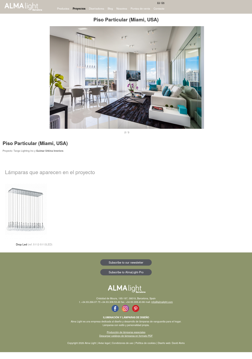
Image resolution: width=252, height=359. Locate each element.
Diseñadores (96, 8)
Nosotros (121, 8)
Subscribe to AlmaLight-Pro (126, 272)
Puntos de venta (140, 8)
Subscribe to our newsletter (126, 262)
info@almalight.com (162, 302)
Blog (110, 8)
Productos (63, 8)
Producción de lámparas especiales (126, 332)
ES (158, 2)
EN (162, 2)
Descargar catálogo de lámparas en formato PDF (126, 335)
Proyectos (79, 8)
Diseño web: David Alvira (171, 343)
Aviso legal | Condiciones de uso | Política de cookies (127, 343)
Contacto (159, 8)
